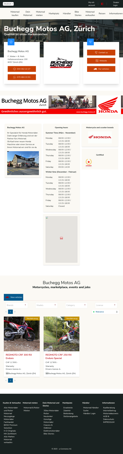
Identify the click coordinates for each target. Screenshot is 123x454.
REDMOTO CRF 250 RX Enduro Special (59, 356)
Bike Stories (78, 13)
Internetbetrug (109, 410)
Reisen (102, 13)
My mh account (91, 4)
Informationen (116, 13)
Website (103, 60)
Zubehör (67, 410)
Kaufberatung (109, 407)
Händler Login (89, 413)
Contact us (103, 52)
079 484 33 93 (23, 77)
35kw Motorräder (51, 410)
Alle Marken (9, 436)
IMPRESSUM (108, 422)
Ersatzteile (68, 407)
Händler (67, 13)
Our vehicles (103, 69)
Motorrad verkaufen (90, 13)
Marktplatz (54, 13)
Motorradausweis (110, 413)
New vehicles (16, 297)
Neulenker (48, 416)
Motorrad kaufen (15, 13)
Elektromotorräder (52, 431)
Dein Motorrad (27, 13)
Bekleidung (68, 413)
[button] (61, 237)
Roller (46, 413)
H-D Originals (10, 431)
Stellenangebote (70, 416)
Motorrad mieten (40, 13)
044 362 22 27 (23, 69)
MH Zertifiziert (10, 433)
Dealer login (116, 4)
